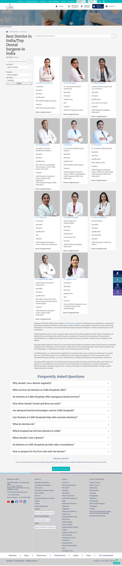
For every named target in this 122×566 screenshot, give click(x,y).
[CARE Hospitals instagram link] (21, 501)
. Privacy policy (104, 561)
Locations (9, 64)
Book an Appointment (43, 112)
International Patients (32, 1)
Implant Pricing (49, 513)
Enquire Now (71, 1)
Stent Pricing (39, 513)
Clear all (15, 57)
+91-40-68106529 (62, 469)
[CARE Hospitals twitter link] (13, 501)
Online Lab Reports (53, 1)
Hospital (9, 72)
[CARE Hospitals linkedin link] (25, 501)
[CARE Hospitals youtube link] (9, 501)
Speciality (9, 77)
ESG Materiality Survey (42, 520)
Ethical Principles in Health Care (45, 527)
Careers (63, 1)
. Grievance (112, 561)
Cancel (19, 83)
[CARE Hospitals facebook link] (17, 501)
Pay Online (43, 1)
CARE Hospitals (70, 323)
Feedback (97, 561)
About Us (20, 1)
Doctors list (14, 32)
